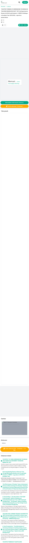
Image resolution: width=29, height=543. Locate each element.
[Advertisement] (14, 43)
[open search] (19, 2)
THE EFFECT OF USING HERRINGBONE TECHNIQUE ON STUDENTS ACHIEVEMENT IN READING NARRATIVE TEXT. (15, 461)
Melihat (4, 443)
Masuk (25, 2)
